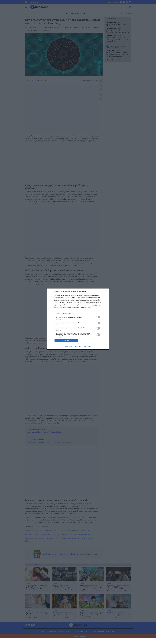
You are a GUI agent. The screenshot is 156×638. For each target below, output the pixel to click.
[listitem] (78, 314)
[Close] (106, 291)
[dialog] (78, 319)
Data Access (78, 346)
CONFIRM (66, 340)
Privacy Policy (87, 346)
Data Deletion (68, 346)
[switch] (98, 317)
